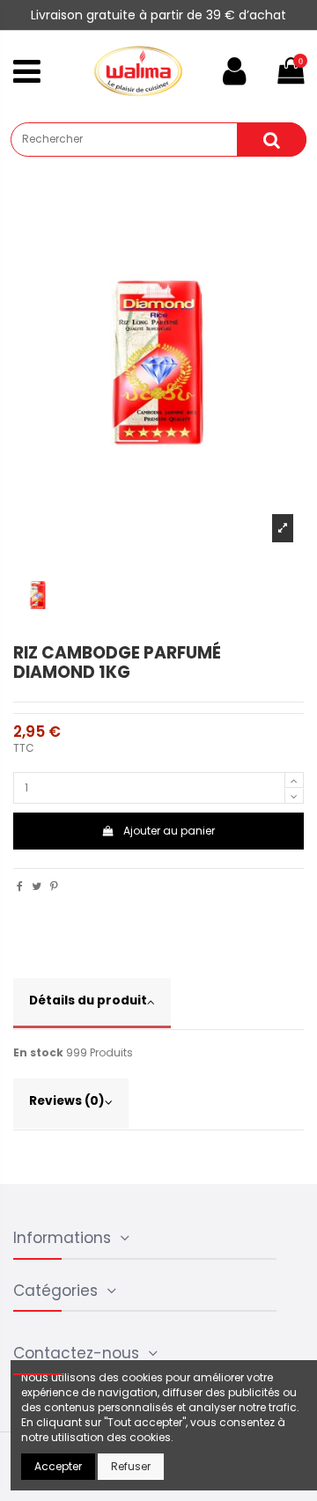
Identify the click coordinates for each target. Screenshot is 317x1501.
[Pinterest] (54, 886)
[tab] (158, 1004)
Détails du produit (88, 1000)
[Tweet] (36, 886)
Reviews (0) (67, 1101)
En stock (38, 1053)
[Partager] (20, 886)
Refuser (131, 1466)
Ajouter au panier (169, 830)
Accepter (58, 1466)
